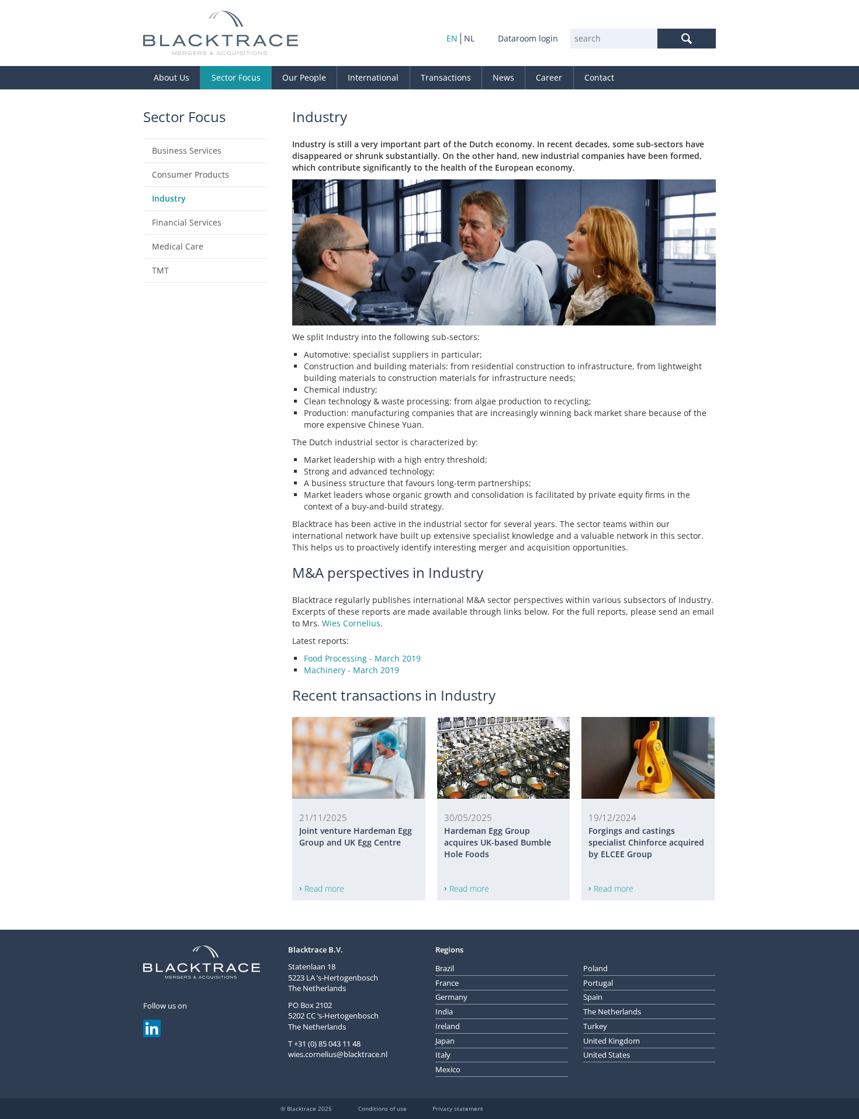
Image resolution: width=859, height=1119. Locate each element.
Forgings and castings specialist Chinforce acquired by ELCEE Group (646, 842)
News (503, 77)
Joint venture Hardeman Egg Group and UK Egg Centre (355, 836)
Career (549, 77)
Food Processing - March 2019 (362, 658)
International (373, 77)
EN (452, 38)
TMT (160, 270)
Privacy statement (457, 1108)
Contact (599, 77)
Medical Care (177, 246)
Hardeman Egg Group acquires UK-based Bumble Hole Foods (497, 842)
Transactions (446, 77)
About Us (171, 77)
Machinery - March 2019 (351, 669)
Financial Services (186, 222)
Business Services (186, 150)
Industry (169, 198)
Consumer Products (190, 174)
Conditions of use (382, 1108)
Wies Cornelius (351, 623)
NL (469, 38)
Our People (304, 77)
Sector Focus (236, 77)
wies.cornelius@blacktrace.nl (337, 1054)
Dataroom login (528, 38)
